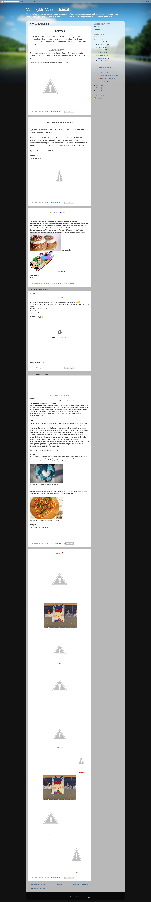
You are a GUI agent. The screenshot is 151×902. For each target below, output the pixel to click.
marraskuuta (102, 44)
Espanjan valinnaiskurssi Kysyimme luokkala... (105, 66)
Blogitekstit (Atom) (40, 888)
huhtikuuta (101, 55)
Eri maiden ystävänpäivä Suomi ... (108, 75)
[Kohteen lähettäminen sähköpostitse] (65, 112)
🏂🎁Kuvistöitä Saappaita (106, 78)
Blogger (88, 897)
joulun (39, 413)
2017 (98, 39)
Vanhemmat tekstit (81, 884)
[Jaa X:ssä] (69, 112)
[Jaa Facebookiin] (71, 112)
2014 (98, 90)
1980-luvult (65, 407)
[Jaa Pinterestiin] (73, 112)
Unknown (99, 98)
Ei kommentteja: (56, 111)
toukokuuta (101, 52)
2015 (98, 88)
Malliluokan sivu (99, 29)
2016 (98, 85)
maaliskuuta (102, 58)
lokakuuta (101, 47)
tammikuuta (102, 82)
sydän (38, 415)
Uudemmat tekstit (37, 884)
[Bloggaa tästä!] (67, 112)
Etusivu (59, 884)
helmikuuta (101, 61)
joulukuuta (101, 42)
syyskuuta (101, 50)
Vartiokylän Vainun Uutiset (47, 9)
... (108, 63)
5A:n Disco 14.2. (36, 293)
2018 (98, 37)
